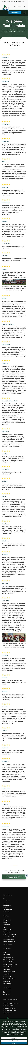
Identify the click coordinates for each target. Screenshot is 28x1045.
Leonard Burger (6, 203)
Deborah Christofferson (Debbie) (10, 401)
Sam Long (4, 730)
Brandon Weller (6, 243)
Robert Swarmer (6, 344)
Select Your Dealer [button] (9, 1)
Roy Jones (4, 269)
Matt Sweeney (5, 162)
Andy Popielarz (6, 789)
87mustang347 (5, 600)
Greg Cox (4, 496)
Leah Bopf (4, 707)
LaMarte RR (5, 554)
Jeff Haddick (5, 761)
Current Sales (17, 6)
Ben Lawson (5, 255)
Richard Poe (5, 363)
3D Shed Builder (14, 12)
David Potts (5, 454)
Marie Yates (5, 187)
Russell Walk (5, 57)
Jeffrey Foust (5, 826)
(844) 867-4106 (21, 1)
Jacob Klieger (5, 81)
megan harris (5, 748)
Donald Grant (5, 431)
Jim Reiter (4, 298)
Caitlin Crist (5, 804)
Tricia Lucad (5, 583)
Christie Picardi (6, 124)
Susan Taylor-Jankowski (8, 324)
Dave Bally (4, 691)
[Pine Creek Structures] (5, 7)
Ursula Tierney (5, 524)
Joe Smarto (5, 481)
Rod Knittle (4, 678)
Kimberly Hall (5, 141)
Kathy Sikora (5, 541)
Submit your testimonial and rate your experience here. (14, 876)
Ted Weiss (4, 221)
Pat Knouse (5, 655)
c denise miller (5, 469)
